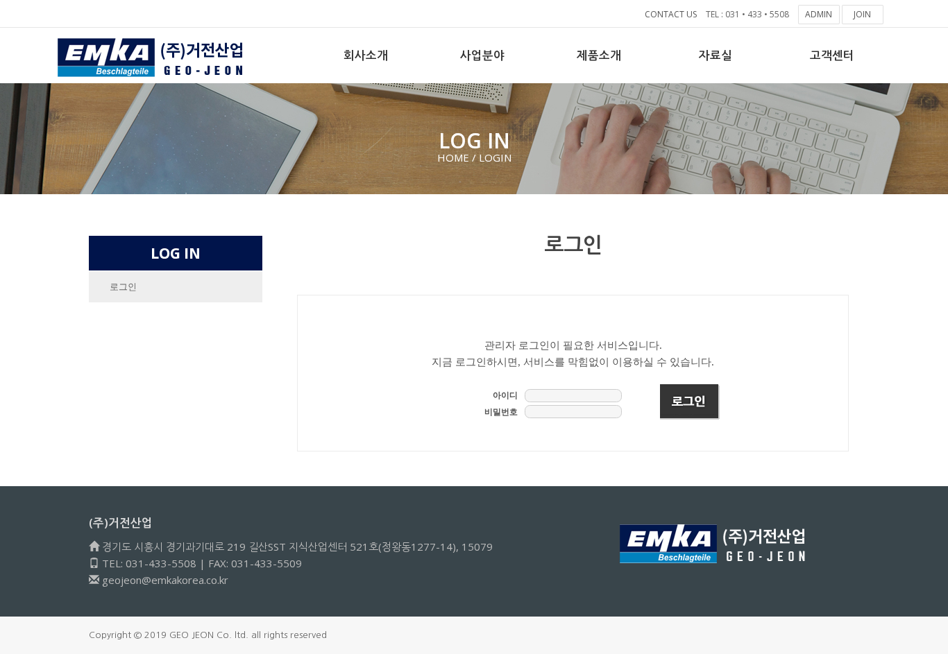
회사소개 (366, 55)
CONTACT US (671, 14)
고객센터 (832, 55)
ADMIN (818, 14)
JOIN (862, 14)
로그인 (123, 287)
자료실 (715, 55)
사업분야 (482, 55)
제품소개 (599, 55)
